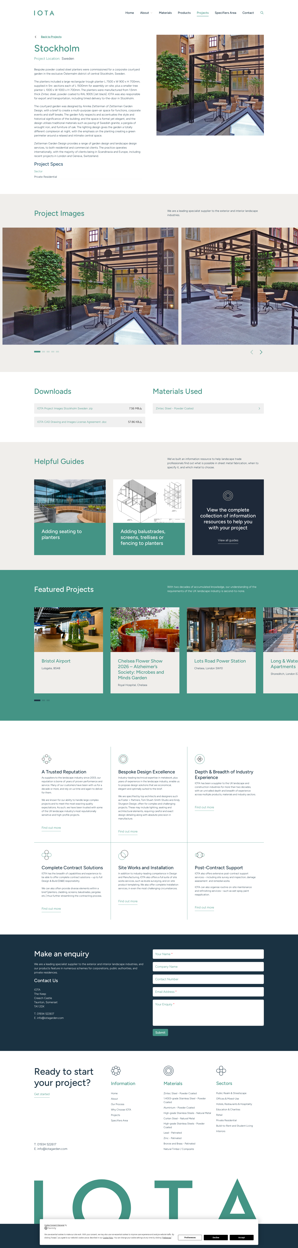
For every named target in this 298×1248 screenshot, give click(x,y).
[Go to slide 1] (37, 352)
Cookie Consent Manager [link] (54, 1225)
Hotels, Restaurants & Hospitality (234, 1104)
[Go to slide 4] (52, 352)
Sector (38, 171)
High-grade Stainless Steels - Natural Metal (187, 1113)
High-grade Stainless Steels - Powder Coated (184, 1125)
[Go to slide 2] (43, 352)
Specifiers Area (225, 13)
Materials (165, 13)
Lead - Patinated (173, 1132)
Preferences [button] (166, 1238)
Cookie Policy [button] (108, 1238)
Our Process (117, 1104)
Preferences (190, 1238)
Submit (160, 1032)
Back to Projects (51, 36)
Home (129, 13)
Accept (241, 1238)
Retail (219, 1114)
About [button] (144, 13)
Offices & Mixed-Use (227, 1098)
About (114, 1098)
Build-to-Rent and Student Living (234, 1125)
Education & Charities (228, 1109)
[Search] (262, 13)
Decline (216, 1238)
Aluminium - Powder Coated (179, 1107)
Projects (203, 13)
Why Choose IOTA (121, 1109)
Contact (248, 13)
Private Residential (226, 1120)
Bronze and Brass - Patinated (179, 1143)
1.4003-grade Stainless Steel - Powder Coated (185, 1100)
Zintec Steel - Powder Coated (180, 1093)
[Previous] (252, 352)
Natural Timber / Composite (179, 1149)
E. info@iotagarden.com (49, 1018)
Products (184, 13)
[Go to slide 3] (48, 352)
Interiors (220, 1131)
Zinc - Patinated (172, 1138)
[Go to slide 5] (57, 352)
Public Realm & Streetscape (231, 1093)
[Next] (260, 352)
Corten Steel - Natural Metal (179, 1118)
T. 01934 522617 (44, 1013)
